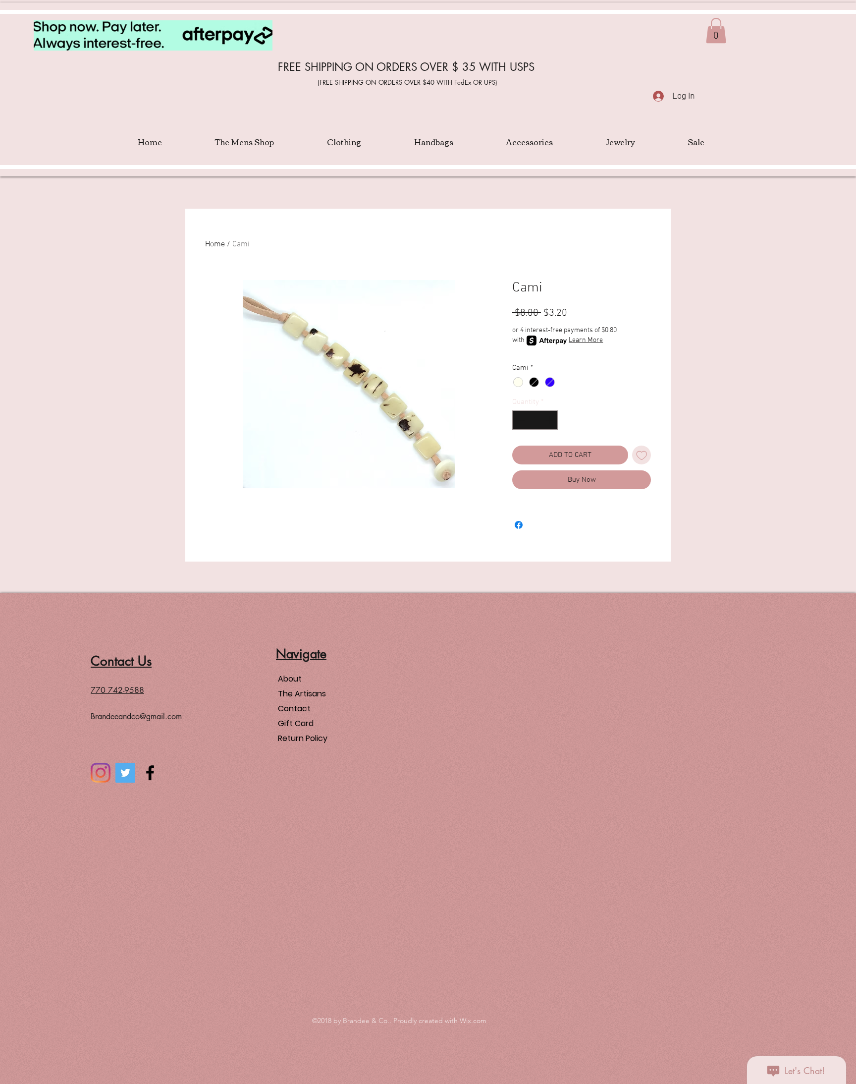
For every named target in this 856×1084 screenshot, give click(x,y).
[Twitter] (125, 773)
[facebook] (150, 773)
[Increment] (550, 420)
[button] (716, 30)
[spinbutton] (535, 420)
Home (215, 244)
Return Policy (302, 738)
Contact (294, 708)
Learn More (586, 340)
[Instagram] (100, 773)
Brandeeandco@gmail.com (136, 716)
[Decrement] (520, 420)
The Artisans (302, 693)
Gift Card (296, 723)
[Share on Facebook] (519, 525)
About (290, 679)
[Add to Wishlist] (641, 455)
